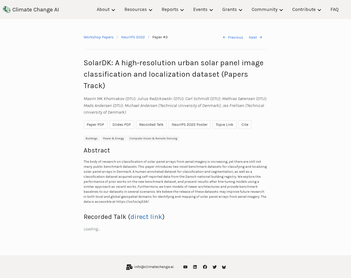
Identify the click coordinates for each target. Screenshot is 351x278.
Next (253, 37)
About (103, 9)
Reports (170, 9)
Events (200, 9)
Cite (244, 124)
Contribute (304, 9)
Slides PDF (121, 124)
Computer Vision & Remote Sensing (153, 138)
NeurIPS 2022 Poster (189, 124)
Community (264, 9)
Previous (235, 37)
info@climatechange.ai (154, 266)
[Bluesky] (224, 266)
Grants (229, 9)
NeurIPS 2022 (133, 37)
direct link (146, 217)
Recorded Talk (151, 124)
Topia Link (224, 124)
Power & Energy (113, 138)
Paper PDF (95, 124)
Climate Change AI (35, 9)
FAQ (334, 9)
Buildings (92, 138)
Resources (135, 9)
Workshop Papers (99, 37)
